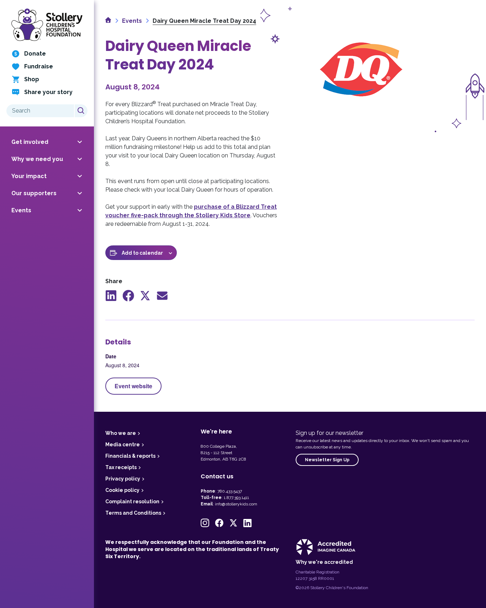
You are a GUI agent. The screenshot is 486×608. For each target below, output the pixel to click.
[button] (205, 523)
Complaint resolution (132, 501)
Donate (35, 53)
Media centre (122, 444)
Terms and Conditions (133, 513)
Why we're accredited (324, 562)
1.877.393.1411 (236, 497)
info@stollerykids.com (236, 504)
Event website (133, 386)
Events (21, 210)
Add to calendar (142, 253)
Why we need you (37, 159)
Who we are (120, 433)
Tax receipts (121, 467)
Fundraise (38, 66)
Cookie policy (122, 490)
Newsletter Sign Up (327, 459)
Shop (31, 79)
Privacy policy (122, 479)
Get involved (29, 142)
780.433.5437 (229, 491)
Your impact (29, 176)
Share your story (48, 92)
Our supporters (34, 193)
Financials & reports (130, 456)
